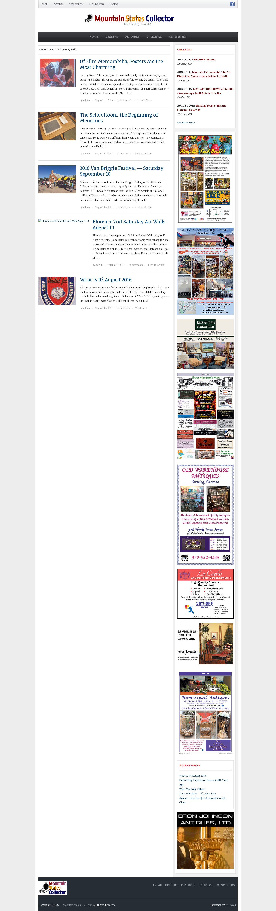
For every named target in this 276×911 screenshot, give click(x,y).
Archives (58, 3)
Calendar (154, 36)
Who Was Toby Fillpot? (192, 789)
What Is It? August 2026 (192, 775)
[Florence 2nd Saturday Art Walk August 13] (63, 220)
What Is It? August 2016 (105, 280)
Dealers (111, 36)
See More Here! (186, 122)
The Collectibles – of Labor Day (197, 793)
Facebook (232, 4)
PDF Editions (96, 3)
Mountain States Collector (77, 904)
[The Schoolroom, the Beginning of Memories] (57, 125)
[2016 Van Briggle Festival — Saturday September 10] (57, 179)
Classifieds (178, 36)
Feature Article (144, 100)
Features (132, 36)
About (44, 3)
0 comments (124, 100)
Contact (113, 3)
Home (93, 36)
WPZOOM (231, 904)
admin (86, 100)
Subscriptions (76, 3)
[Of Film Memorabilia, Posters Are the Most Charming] (57, 72)
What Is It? (141, 308)
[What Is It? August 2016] (57, 290)
